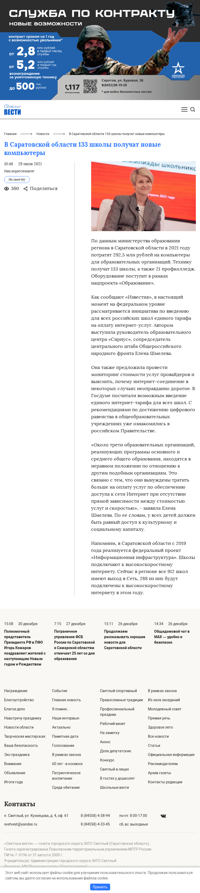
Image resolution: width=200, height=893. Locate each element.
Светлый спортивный (118, 691)
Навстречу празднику (22, 718)
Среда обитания (66, 787)
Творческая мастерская (24, 736)
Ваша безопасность (21, 745)
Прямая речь (159, 718)
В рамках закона (66, 755)
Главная (10, 134)
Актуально (61, 727)
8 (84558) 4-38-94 (95, 816)
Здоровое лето (160, 727)
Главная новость (66, 700)
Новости (42, 134)
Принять (100, 887)
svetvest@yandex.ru (20, 824)
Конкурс (107, 760)
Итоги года (13, 782)
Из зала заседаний (164, 700)
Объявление (14, 773)
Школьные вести (114, 787)
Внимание (12, 764)
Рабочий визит (113, 724)
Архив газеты (159, 773)
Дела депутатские (115, 751)
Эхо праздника (17, 755)
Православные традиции (121, 700)
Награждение (15, 691)
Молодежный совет (165, 709)
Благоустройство (19, 700)
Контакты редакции (165, 782)
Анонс (105, 742)
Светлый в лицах (114, 769)
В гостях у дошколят (117, 778)
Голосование (63, 745)
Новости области (19, 727)
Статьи (154, 745)
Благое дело (14, 709)
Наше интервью (65, 718)
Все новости (158, 736)
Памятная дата (65, 736)
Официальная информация (171, 755)
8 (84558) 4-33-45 (95, 824)
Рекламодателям (163, 764)
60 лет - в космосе (67, 764)
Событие (59, 691)
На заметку (110, 733)
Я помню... (61, 709)
